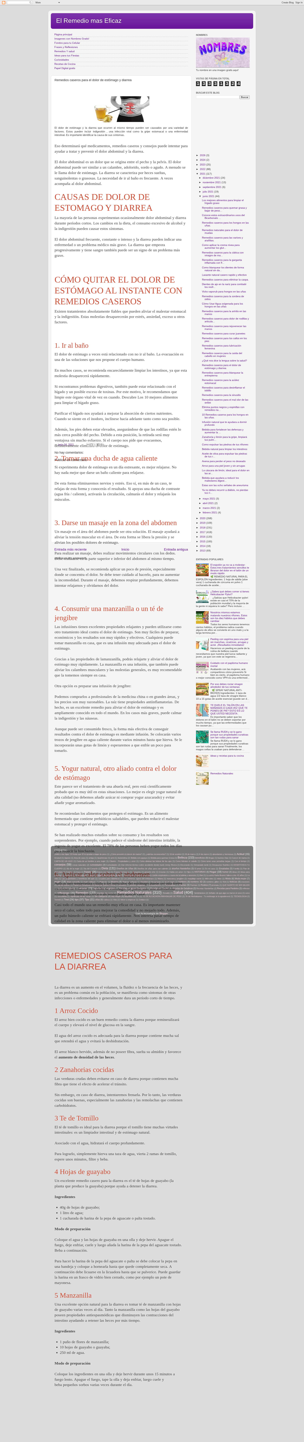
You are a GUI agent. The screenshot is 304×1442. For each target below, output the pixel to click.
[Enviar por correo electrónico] (88, 445)
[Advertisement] (119, 1417)
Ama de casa (79, 858)
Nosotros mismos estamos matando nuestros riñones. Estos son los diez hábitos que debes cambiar (228, 616)
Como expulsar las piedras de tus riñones (225, 444)
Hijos (189, 872)
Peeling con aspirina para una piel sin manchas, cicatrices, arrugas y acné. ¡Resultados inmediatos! (229, 642)
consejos (60, 864)
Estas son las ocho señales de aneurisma (225, 485)
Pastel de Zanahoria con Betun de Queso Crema (94, 885)
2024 (203, 160)
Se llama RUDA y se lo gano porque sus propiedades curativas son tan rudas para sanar (229, 735)
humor (225, 872)
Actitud (240, 854)
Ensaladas (224, 868)
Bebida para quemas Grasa (162, 858)
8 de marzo (204, 854)
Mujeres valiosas (129, 882)
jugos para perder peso (109, 875)
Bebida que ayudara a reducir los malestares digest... (220, 479)
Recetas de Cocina (64, 64)
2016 (203, 536)
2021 (203, 173)
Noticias (233, 882)
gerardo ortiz (149, 872)
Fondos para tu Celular (67, 43)
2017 (203, 532)
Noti (224, 882)
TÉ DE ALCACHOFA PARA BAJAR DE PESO (162, 896)
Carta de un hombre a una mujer (91, 861)
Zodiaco (142, 900)
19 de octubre (175, 854)
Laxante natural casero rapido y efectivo (224, 275)
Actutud (57, 858)
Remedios (82, 892)
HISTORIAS (200, 872)
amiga (91, 858)
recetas (83, 888)
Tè (138, 896)
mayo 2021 (209, 498)
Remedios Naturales (221, 773)
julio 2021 (208, 191)
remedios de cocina (104, 893)
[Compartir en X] (95, 445)
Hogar (213, 872)
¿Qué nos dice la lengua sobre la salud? (224, 360)
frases (87, 872)
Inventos (68, 875)
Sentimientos (199, 893)
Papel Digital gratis (64, 68)
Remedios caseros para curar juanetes (223, 333)
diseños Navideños (181, 868)
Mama (160, 879)
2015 (203, 541)
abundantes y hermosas (223, 854)
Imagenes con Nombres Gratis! (71, 38)
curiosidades (96, 865)
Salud (178, 892)
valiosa (107, 900)
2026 (203, 155)
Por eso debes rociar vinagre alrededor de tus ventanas (226, 685)
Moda (228, 878)
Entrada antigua (176, 549)
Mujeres (115, 882)
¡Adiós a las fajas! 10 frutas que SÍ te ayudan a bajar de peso (80, 854)
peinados (122, 885)
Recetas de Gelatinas (182, 888)
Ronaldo (166, 893)
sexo (247, 893)
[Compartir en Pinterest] (101, 445)
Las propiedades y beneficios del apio (78, 879)
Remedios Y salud (64, 51)
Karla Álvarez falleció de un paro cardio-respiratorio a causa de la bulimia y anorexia (160, 875)
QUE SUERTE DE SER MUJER (236, 885)
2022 (203, 169)
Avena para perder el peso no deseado (224, 461)
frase (78, 872)
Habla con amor (176, 872)
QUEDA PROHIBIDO (66, 888)
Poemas (193, 885)
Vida (115, 900)
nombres (182, 882)
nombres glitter (212, 882)
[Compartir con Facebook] (98, 445)
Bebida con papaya (139, 858)
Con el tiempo (240, 861)
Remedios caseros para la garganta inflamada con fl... (222, 261)
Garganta (137, 872)
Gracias (162, 872)
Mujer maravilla (73, 882)
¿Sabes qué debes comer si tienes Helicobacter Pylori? (229, 593)
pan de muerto (63, 885)
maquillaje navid (194, 879)
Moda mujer (240, 878)
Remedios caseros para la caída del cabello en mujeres (222, 354)
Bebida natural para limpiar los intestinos (224, 449)
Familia (236, 869)
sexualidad (62, 896)
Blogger (163, 913)
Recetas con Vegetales (104, 888)
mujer (57, 881)
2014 (203, 546)
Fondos (69, 872)
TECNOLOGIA (240, 896)
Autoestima (122, 858)
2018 (203, 527)
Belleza (182, 857)
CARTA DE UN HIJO (63, 861)
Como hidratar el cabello (186, 861)
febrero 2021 (210, 512)
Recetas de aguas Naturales (132, 888)
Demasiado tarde (201, 865)
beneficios (200, 858)
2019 (203, 523)
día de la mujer (73, 869)
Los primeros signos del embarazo (139, 879)
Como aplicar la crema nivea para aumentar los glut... (221, 246)
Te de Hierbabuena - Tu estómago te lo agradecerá (207, 896)
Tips (87, 899)
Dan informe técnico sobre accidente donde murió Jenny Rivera (149, 865)
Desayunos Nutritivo (221, 865)
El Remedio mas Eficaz (89, 20)
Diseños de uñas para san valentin (152, 869)
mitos (219, 879)
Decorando (185, 865)
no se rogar (170, 882)
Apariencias (102, 858)
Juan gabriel (81, 875)
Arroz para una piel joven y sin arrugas (223, 466)
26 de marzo (190, 854)
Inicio (125, 549)
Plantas (182, 885)
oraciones (245, 882)
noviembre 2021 (212, 182)
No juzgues (156, 882)
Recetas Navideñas (205, 888)
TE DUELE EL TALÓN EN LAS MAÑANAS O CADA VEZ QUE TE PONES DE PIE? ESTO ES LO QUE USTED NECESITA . (229, 709)
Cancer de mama (239, 858)
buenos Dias (223, 858)
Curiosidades (61, 59)
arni (112, 858)
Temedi (57, 900)
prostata (215, 885)
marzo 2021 (210, 508)
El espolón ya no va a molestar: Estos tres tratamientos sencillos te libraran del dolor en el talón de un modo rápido (229, 569)
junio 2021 (209, 196)
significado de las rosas (80, 896)
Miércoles (209, 879)
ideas (234, 872)
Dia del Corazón (91, 869)
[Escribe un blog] (91, 445)
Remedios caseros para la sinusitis (221, 395)
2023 (203, 164)
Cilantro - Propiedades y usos (122, 861)
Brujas (211, 858)
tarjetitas (129, 896)
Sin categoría (100, 896)
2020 (203, 518)
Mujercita (103, 882)
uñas (97, 899)
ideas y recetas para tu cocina (227, 755)
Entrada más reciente (70, 549)
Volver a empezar (127, 900)
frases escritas (103, 872)
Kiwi (201, 875)
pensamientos (155, 885)
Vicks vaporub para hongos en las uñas (224, 291)
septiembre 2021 (212, 187)
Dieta (105, 868)
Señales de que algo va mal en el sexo (225, 893)
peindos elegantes (137, 885)
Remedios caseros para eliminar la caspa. (225, 279)
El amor (198, 869)
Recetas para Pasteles (228, 888)
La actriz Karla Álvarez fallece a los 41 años (225, 875)
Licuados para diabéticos (109, 879)
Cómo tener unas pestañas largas (216, 861)
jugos (92, 875)
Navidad (144, 882)
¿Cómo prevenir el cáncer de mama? (126, 854)
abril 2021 (208, 503)
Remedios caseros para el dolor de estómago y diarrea (221, 366)
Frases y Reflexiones (66, 47)
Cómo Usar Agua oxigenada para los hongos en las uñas (222, 305)
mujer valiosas (89, 882)
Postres (204, 885)
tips (77, 899)
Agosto (67, 858)
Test (66, 899)
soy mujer (116, 896)
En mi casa (210, 869)
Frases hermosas (121, 872)
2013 (203, 550)
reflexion (246, 888)
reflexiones (63, 893)
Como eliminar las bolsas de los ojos (156, 861)
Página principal (63, 34)
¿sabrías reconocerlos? (155, 854)
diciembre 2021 (212, 177)
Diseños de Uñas (124, 868)
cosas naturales (79, 865)
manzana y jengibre (175, 879)
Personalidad (170, 885)
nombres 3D (196, 882)
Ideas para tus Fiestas (66, 55)
